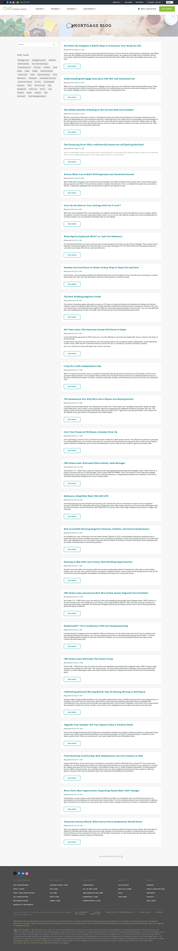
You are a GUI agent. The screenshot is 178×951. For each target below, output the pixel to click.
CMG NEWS (128, 2)
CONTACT (150, 897)
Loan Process (22, 75)
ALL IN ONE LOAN (90, 889)
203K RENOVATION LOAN (93, 893)
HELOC (42, 89)
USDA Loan (33, 89)
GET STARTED (167, 9)
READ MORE (72, 66)
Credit (32, 75)
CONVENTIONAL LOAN (59, 885)
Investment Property (25, 82)
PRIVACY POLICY (145, 912)
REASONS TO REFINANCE (23, 905)
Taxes (29, 85)
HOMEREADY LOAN (90, 897)
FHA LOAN (54, 889)
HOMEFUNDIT (88, 885)
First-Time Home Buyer (40, 64)
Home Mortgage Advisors (37, 96)
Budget (34, 71)
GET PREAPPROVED (21, 885)
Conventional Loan (24, 67)
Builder (29, 93)
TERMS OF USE (95, 914)
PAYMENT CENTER (154, 2)
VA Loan (38, 82)
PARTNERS (139, 2)
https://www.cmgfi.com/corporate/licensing (28, 943)
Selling (27, 71)
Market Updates (23, 64)
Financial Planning (46, 71)
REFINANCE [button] (55, 9)
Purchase (47, 67)
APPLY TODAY (19, 889)
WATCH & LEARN (125, 889)
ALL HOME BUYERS (20, 897)
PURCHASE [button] (40, 9)
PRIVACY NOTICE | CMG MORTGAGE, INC (120, 912)
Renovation (33, 78)
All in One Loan (40, 85)
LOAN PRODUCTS (89, 9)
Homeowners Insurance (48, 78)
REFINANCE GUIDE (20, 901)
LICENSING (97, 912)
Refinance (52, 60)
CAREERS (150, 885)
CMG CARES (151, 901)
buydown (38, 93)
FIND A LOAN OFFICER (156, 889)
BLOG (120, 893)
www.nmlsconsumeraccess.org (91, 930)
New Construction (44, 75)
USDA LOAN (54, 897)
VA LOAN (53, 893)
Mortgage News (23, 60)
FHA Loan (37, 67)
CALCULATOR (123, 885)
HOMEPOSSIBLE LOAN (91, 901)
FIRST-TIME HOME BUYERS (24, 893)
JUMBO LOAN (55, 901)
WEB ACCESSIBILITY (82, 912)
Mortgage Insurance (39, 60)
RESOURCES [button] (71, 9)
